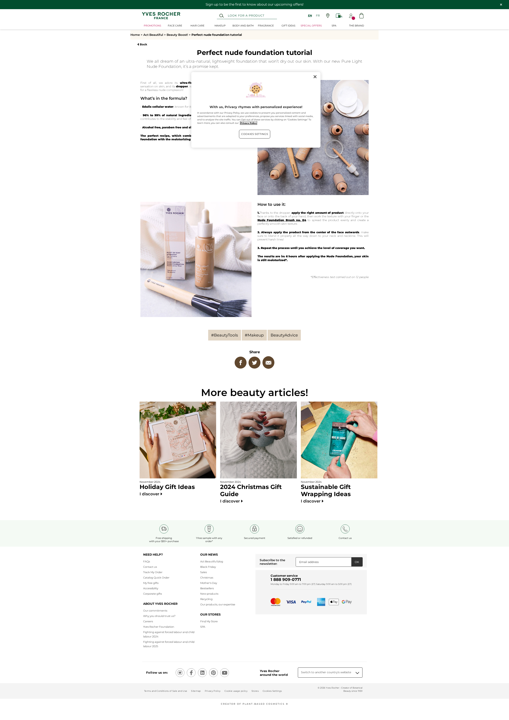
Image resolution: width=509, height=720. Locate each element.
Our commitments (155, 610)
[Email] (268, 362)
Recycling (206, 599)
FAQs (146, 561)
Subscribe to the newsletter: (272, 561)
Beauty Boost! (177, 35)
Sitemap (196, 691)
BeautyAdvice (284, 335)
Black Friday (208, 566)
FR (318, 15)
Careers (148, 621)
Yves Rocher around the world (274, 673)
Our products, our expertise (217, 604)
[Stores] (327, 15)
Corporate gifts (152, 593)
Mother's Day (208, 582)
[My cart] (361, 16)
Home (135, 35)
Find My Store (209, 621)
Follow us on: (157, 672)
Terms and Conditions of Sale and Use (165, 691)
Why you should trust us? (159, 616)
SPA (202, 626)
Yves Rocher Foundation (158, 626)
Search (221, 16)
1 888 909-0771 (286, 579)
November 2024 (167, 488)
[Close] (315, 76)
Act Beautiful (153, 35)
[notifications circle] (353, 18)
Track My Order (152, 572)
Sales (203, 572)
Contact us (150, 566)
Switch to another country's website (326, 672)
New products (209, 593)
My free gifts (150, 582)
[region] (256, 110)
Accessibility (150, 588)
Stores (255, 691)
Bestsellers (207, 588)
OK (357, 562)
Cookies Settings (254, 134)
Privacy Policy (213, 691)
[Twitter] (254, 363)
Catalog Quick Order (156, 577)
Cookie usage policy (235, 691)
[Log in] (351, 15)
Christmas (206, 577)
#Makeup (254, 335)
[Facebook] (241, 363)
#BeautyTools (224, 335)
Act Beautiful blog (211, 561)
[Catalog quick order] (339, 15)
